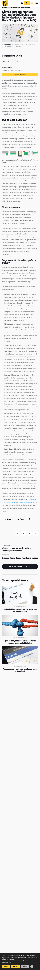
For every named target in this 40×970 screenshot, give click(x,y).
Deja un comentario (18, 566)
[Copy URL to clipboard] (17, 61)
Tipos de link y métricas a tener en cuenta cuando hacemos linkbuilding (20, 642)
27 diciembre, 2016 (20, 666)
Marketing (25, 7)
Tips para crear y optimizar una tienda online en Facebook (20, 670)
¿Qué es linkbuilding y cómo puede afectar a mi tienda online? (20, 610)
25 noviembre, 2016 (20, 638)
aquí (10, 962)
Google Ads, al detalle (11, 7)
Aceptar (6, 966)
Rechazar (15, 966)
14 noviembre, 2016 (20, 606)
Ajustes (25, 966)
